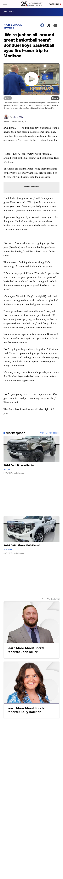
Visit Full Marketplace (49, 433)
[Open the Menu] (5, 4)
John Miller (18, 117)
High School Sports (13, 26)
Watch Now (54, 4)
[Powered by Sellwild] (55, 599)
